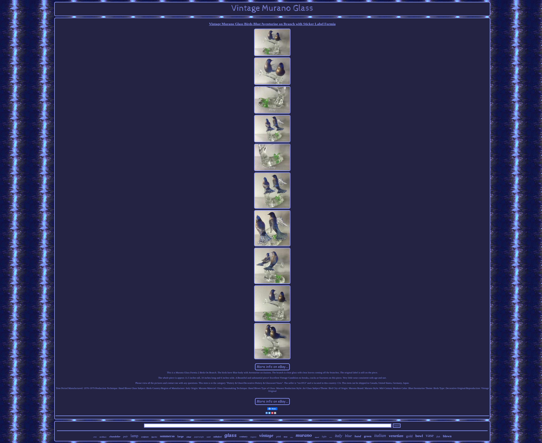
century (244, 436)
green (367, 436)
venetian (396, 435)
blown (447, 436)
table (291, 437)
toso (285, 437)
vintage (266, 435)
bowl (419, 436)
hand (358, 436)
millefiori (217, 437)
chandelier (114, 436)
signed (317, 437)
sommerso (167, 436)
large (180, 436)
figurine (154, 437)
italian (380, 435)
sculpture (145, 437)
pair (125, 436)
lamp (134, 436)
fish (438, 436)
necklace (103, 437)
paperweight (199, 437)
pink (278, 436)
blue (348, 436)
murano (304, 435)
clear (188, 437)
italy (338, 435)
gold (409, 436)
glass (230, 435)
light (324, 436)
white (95, 437)
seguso (253, 437)
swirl (209, 437)
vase (430, 435)
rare (330, 437)
